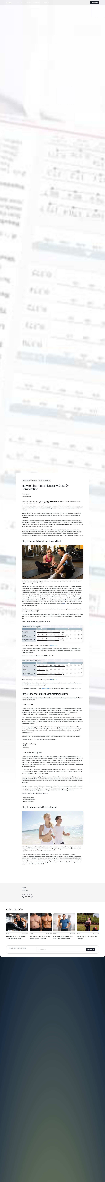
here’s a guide (45, 688)
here (63, 603)
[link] (17, 926)
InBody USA (26, 494)
